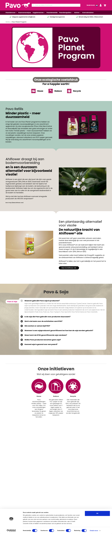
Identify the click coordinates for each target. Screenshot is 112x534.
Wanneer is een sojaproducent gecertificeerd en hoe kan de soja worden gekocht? (58, 330)
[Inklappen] (22, 301)
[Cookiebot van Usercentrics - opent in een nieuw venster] (11, 530)
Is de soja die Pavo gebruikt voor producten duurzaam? (47, 317)
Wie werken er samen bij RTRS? (37, 326)
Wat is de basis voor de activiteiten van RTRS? (43, 321)
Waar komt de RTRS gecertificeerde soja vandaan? (45, 335)
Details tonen (94, 530)
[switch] (51, 530)
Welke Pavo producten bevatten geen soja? (42, 340)
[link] (104, 5)
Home (8, 22)
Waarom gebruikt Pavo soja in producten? (42, 301)
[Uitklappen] (22, 317)
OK (97, 513)
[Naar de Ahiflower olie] (29, 244)
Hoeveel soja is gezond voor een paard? (40, 344)
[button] (100, 5)
